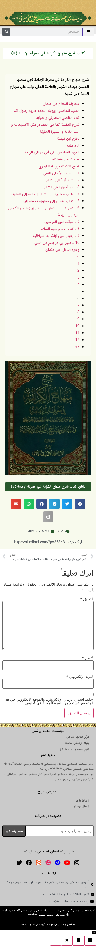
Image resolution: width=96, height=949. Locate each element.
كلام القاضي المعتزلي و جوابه (57, 118)
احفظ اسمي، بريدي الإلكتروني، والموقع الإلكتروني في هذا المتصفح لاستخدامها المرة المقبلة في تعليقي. (49, 701)
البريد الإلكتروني (80, 676)
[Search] (6, 32)
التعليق (87, 599)
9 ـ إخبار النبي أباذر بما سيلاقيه (56, 236)
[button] (80, 504)
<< (77, 257)
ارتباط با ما (82, 800)
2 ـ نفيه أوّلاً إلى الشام (62, 180)
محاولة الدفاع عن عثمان (61, 104)
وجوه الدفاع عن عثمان (62, 250)
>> (77, 347)
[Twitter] (19, 862)
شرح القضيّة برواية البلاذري (59, 166)
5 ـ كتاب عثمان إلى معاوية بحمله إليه (51, 201)
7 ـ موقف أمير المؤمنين (61, 222)
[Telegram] (57, 862)
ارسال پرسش (81, 806)
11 (77, 333)
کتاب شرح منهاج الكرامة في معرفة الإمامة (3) (48, 53)
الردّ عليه (73, 145)
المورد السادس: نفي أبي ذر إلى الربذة (52, 152)
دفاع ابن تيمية (68, 138)
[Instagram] (76, 862)
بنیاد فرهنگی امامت (77, 743)
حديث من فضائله (65, 159)
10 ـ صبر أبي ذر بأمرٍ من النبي (56, 243)
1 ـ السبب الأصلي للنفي (61, 173)
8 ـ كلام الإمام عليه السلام (60, 229)
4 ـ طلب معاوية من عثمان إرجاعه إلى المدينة (45, 194)
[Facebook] (29, 862)
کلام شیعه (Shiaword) (74, 749)
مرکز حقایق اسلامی (77, 736)
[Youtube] (67, 862)
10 (77, 326)
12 (77, 340)
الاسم (88, 658)
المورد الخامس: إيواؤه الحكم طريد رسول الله (46, 111)
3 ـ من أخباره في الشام (61, 187)
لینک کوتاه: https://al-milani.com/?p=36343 (48, 542)
